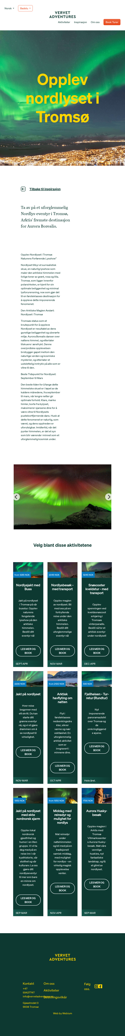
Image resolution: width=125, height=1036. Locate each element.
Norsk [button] (8, 8)
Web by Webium (62, 1013)
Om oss (95, 22)
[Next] (108, 496)
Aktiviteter (51, 990)
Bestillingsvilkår (55, 997)
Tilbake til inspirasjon (45, 189)
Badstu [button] (24, 8)
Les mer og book (28, 650)
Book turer (112, 22)
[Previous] (16, 496)
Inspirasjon (80, 22)
